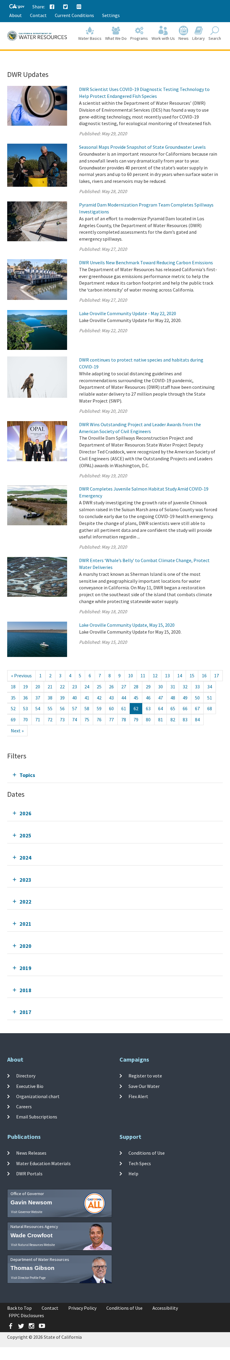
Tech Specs (139, 1163)
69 (13, 719)
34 (209, 687)
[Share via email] (79, 6)
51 (209, 698)
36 (25, 698)
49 (185, 698)
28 (136, 687)
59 (99, 708)
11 (142, 676)
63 (148, 708)
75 (86, 719)
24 (86, 687)
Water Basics (90, 38)
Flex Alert (138, 1096)
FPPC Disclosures (26, 1315)
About (15, 15)
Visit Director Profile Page (28, 1278)
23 (74, 687)
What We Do (116, 38)
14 (179, 676)
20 (37, 687)
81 (160, 719)
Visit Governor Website (26, 1212)
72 (50, 719)
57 (74, 708)
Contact (38, 15)
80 (148, 719)
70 (25, 719)
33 (197, 687)
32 (185, 687)
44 (123, 698)
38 (50, 698)
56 (62, 708)
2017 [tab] (25, 1012)
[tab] (115, 775)
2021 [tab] (25, 923)
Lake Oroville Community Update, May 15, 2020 (127, 625)
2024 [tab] (25, 857)
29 (148, 687)
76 (99, 719)
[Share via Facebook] (52, 6)
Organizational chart (38, 1096)
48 (172, 698)
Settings (111, 15)
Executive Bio (29, 1086)
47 (160, 698)
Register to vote (145, 1076)
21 (50, 687)
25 (99, 687)
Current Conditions (74, 15)
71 (37, 719)
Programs (139, 38)
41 (86, 698)
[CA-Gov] (16, 6)
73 (62, 719)
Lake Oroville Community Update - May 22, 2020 (127, 313)
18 (13, 687)
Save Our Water (144, 1086)
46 (148, 698)
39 (62, 698)
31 (172, 687)
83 (185, 719)
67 (197, 708)
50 (197, 698)
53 (25, 708)
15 (192, 676)
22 (62, 687)
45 (136, 698)
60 (111, 708)
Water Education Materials (43, 1163)
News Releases (31, 1153)
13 (167, 676)
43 (111, 698)
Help (133, 1174)
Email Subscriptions (36, 1117)
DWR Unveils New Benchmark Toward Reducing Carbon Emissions (146, 262)
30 (160, 687)
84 (197, 719)
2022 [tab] (25, 901)
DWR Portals (29, 1174)
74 (74, 719)
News (183, 38)
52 (13, 708)
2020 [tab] (25, 945)
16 (204, 676)
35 (13, 698)
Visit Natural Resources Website (33, 1245)
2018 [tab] (25, 990)
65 (172, 708)
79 (136, 719)
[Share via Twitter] (65, 6)
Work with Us (163, 38)
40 (74, 698)
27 (123, 687)
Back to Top (19, 1308)
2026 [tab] (25, 813)
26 (111, 687)
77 (111, 719)
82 (172, 719)
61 (123, 708)
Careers (24, 1106)
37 (37, 698)
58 (86, 708)
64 (160, 708)
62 (136, 708)
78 (123, 719)
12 (155, 676)
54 (37, 708)
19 (25, 687)
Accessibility (165, 1308)
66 (185, 708)
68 (209, 708)
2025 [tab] (25, 835)
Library (198, 38)
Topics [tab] (27, 775)
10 (130, 676)
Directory (25, 1076)
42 (99, 698)
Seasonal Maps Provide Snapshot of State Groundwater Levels (142, 147)
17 (216, 676)
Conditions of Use (146, 1153)
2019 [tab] (25, 968)
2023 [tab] (25, 879)
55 (50, 708)
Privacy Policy (82, 1308)
